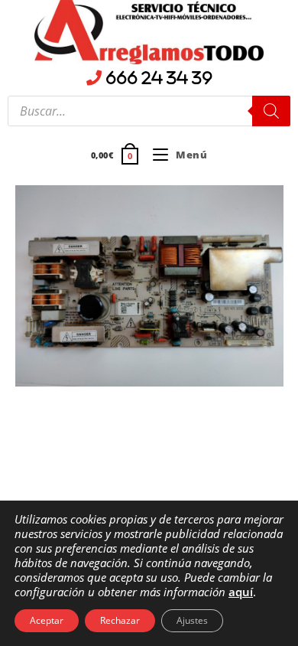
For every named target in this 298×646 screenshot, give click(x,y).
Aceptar (46, 620)
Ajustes (192, 620)
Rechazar (120, 620)
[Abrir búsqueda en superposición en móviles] (149, 111)
